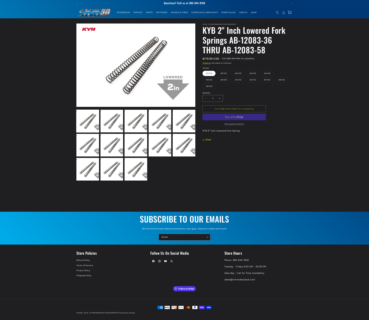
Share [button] (208, 140)
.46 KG (211, 80)
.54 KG (268, 80)
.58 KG (211, 87)
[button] (277, 12)
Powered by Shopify (127, 313)
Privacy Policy (83, 270)
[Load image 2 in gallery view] (111, 121)
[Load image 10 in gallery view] (184, 145)
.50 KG (240, 80)
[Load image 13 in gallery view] (136, 169)
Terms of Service (84, 265)
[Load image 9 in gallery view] (160, 145)
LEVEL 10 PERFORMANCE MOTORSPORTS (100, 313)
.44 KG (268, 74)
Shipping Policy (84, 275)
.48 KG (225, 80)
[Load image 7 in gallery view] (111, 145)
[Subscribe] (207, 237)
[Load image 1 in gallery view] (87, 121)
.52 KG (254, 80)
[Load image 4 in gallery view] (160, 121)
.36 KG (210, 74)
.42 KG (254, 74)
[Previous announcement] (77, 3)
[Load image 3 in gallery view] (136, 121)
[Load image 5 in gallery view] (184, 121)
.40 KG (239, 74)
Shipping (206, 63)
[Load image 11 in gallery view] (87, 169)
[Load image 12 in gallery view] (111, 169)
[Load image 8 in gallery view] (136, 145)
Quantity (206, 93)
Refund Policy (83, 260)
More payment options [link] (234, 124)
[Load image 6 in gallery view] (87, 145)
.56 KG (283, 80)
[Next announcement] (291, 3)
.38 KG (225, 74)
